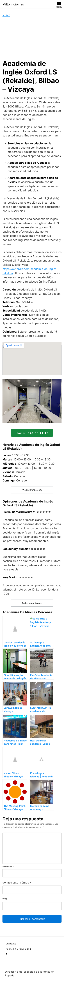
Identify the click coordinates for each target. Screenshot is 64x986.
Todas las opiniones (32, 603)
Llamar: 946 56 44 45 (32, 433)
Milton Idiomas (13, 4)
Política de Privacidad (18, 949)
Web (5, 899)
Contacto (11, 943)
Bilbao (6, 15)
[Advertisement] (32, 38)
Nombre (8, 866)
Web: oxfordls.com (32, 489)
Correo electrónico (16, 882)
